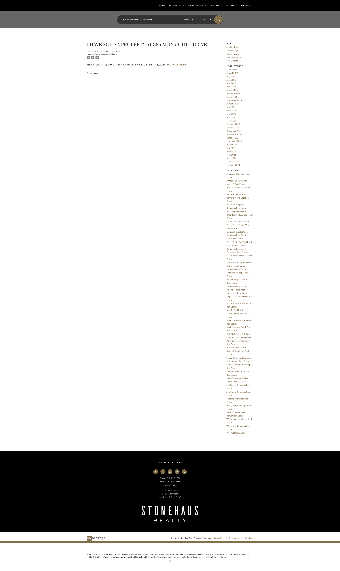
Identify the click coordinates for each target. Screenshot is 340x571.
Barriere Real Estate (235, 194)
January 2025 (232, 127)
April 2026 (231, 86)
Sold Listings (232, 60)
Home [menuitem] (162, 5)
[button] (155, 471)
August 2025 (232, 103)
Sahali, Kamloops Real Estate (106, 54)
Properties (175, 5)
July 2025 (230, 107)
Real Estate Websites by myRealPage (239, 538)
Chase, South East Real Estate (239, 242)
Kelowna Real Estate (235, 289)
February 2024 (233, 165)
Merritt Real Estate (235, 310)
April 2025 (231, 117)
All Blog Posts (232, 47)
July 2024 (230, 148)
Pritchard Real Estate (236, 347)
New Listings (232, 50)
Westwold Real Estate (236, 432)
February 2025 (233, 124)
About (244, 5)
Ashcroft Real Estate (235, 184)
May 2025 (231, 114)
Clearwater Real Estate (236, 252)
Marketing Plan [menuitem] (197, 5)
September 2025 (234, 100)
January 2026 (232, 97)
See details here (176, 64)
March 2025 (232, 120)
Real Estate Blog (233, 57)
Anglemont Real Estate (236, 180)
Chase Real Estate (234, 238)
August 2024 (232, 144)
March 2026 (232, 90)
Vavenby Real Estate (235, 412)
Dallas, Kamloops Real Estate (239, 262)
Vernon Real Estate (235, 415)
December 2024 (233, 131)
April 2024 (231, 158)
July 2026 (230, 76)
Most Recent (232, 69)
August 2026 (232, 73)
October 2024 (233, 137)
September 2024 (234, 141)
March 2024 (232, 161)
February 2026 (233, 93)
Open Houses (232, 54)
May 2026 (231, 83)
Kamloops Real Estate (236, 286)
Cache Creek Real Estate (237, 221)
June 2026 (231, 80)
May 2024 (231, 154)
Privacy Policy (219, 538)
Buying (215, 5)
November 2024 (234, 134)
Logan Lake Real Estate (236, 293)
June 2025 (231, 110)
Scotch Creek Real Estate (237, 361)
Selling (230, 5)
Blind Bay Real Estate (236, 211)
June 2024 (231, 151)
